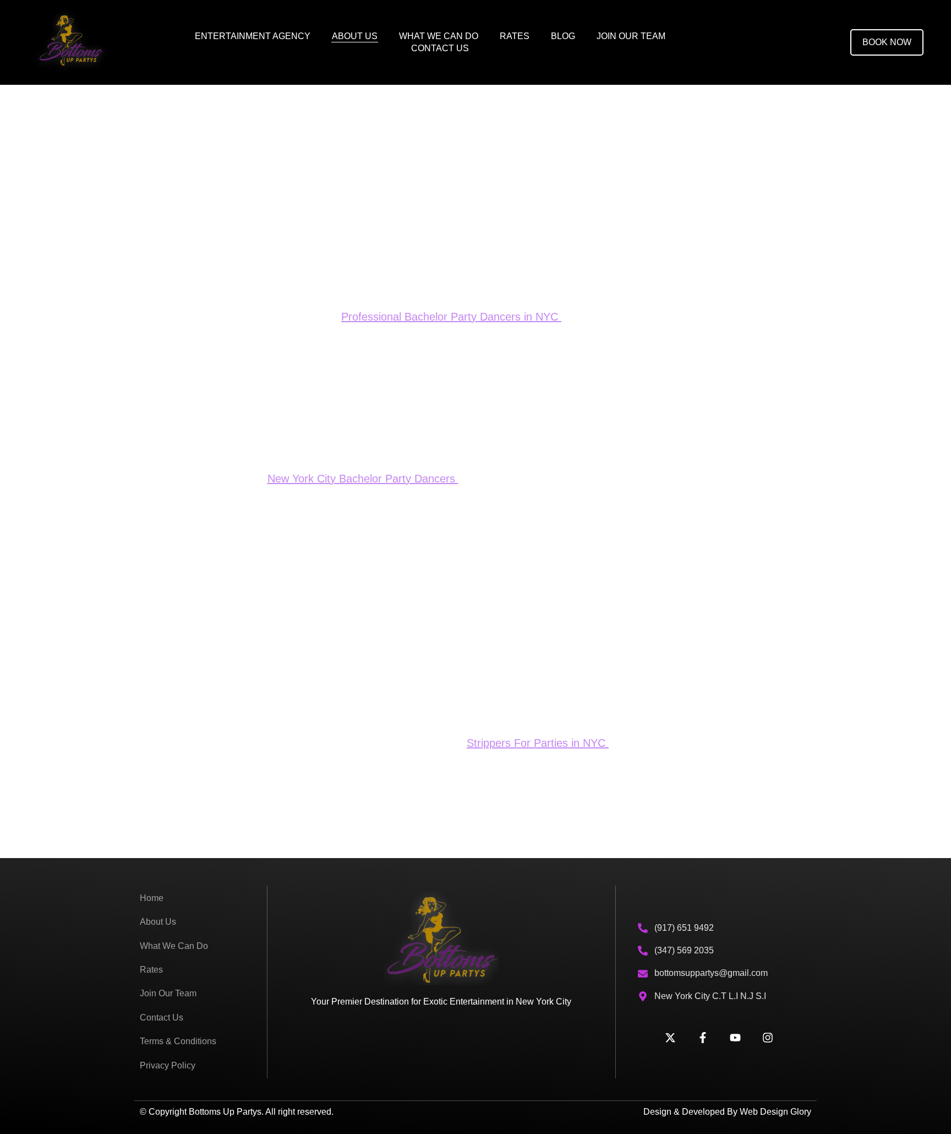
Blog (563, 36)
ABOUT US (355, 36)
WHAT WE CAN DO (438, 36)
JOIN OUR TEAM (631, 36)
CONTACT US (440, 48)
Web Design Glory (775, 1111)
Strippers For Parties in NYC (538, 743)
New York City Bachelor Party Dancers (362, 479)
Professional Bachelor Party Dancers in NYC (451, 317)
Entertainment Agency (252, 36)
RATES (514, 36)
